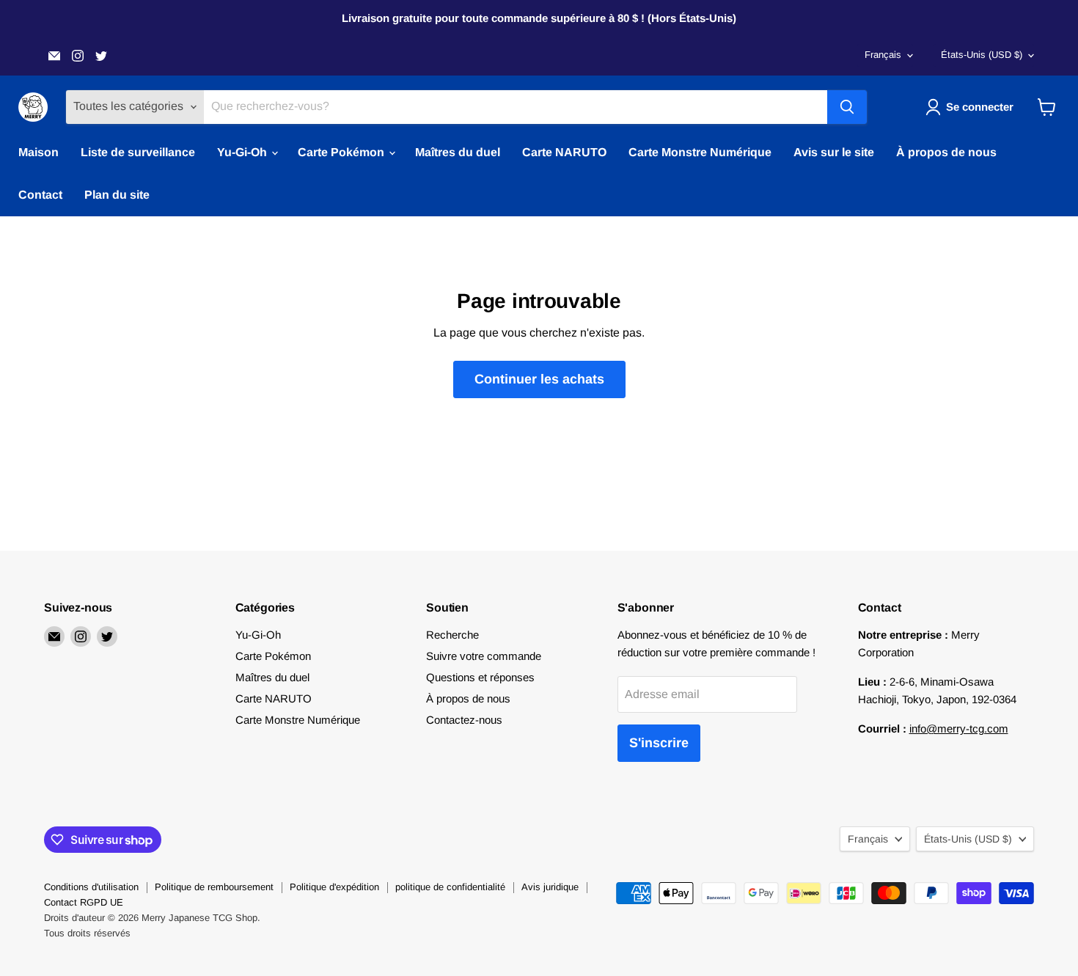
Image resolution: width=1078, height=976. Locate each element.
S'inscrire (659, 742)
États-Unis (981, 54)
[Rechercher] (847, 107)
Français (883, 54)
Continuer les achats (539, 379)
